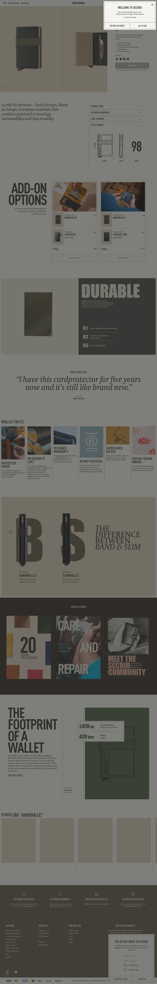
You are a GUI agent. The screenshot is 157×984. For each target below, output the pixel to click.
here (134, 17)
